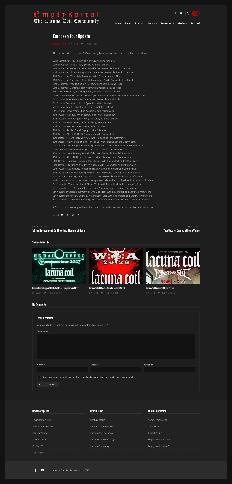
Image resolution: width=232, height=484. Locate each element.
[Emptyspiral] (66, 23)
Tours (128, 23)
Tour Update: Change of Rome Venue (182, 230)
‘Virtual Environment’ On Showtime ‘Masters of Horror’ (59, 230)
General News (39, 432)
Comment (43, 331)
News (151, 23)
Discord (195, 23)
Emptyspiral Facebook (101, 426)
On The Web (38, 445)
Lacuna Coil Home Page (102, 439)
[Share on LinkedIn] (73, 215)
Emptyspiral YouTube (159, 439)
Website (149, 364)
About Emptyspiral (157, 419)
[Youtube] (180, 14)
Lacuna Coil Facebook (101, 432)
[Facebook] (175, 14)
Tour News (59, 44)
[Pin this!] (79, 215)
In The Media (39, 439)
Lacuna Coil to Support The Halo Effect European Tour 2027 (59, 266)
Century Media (97, 419)
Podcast (140, 23)
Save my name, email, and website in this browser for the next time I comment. (88, 377)
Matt (75, 44)
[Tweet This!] (62, 215)
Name (41, 364)
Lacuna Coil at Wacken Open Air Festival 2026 (116, 266)
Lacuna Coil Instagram (101, 445)
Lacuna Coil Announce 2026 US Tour (173, 266)
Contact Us (153, 426)
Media (181, 23)
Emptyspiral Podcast (42, 426)
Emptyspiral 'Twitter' (158, 445)
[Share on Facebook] (68, 215)
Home (117, 23)
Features (166, 23)
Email (94, 364)
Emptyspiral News (41, 419)
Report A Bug (155, 432)
